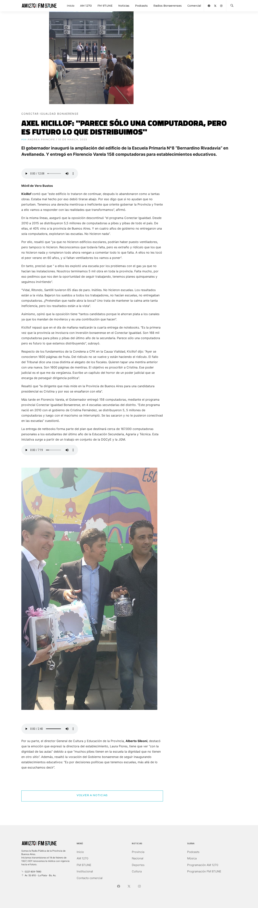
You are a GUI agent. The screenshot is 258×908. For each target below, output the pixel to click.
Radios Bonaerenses (167, 5)
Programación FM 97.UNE (204, 871)
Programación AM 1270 (202, 865)
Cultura (137, 871)
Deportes (138, 865)
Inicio (70, 5)
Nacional (137, 858)
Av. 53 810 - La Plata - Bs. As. (40, 875)
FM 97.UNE (105, 5)
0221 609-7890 (32, 871)
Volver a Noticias (92, 795)
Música (192, 858)
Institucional (85, 871)
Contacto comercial (90, 878)
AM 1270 (86, 5)
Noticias (123, 5)
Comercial (194, 5)
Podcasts (141, 5)
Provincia (138, 852)
